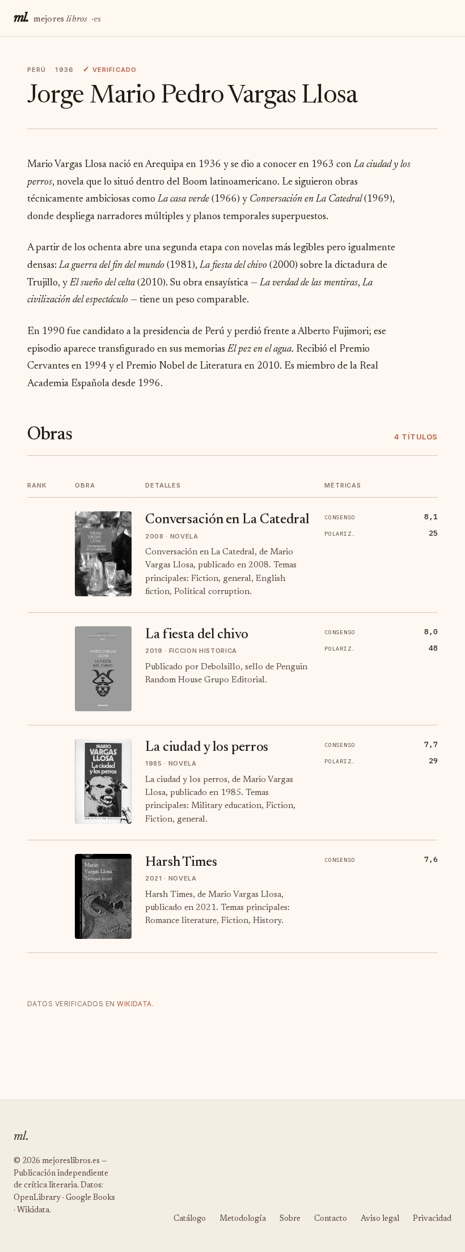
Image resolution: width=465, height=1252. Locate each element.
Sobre (290, 1219)
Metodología (242, 1219)
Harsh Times (181, 862)
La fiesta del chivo (196, 635)
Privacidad (432, 1219)
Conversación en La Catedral (227, 520)
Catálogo (190, 1219)
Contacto (330, 1219)
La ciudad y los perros (206, 747)
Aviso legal (380, 1219)
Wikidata (134, 1003)
